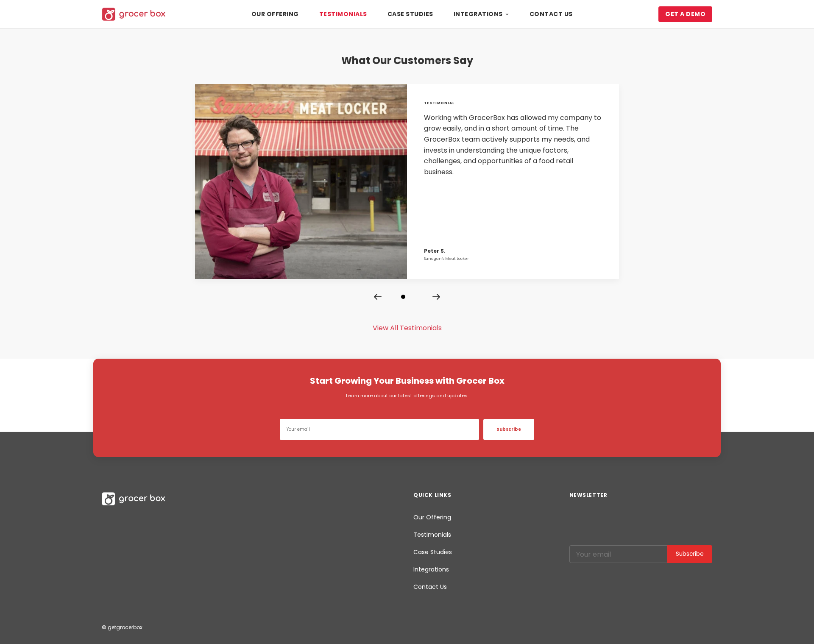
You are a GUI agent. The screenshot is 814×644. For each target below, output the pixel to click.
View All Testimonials (407, 328)
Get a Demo (685, 14)
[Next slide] (436, 296)
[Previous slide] (377, 296)
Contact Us (551, 14)
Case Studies (410, 14)
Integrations (478, 14)
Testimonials (343, 14)
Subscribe (508, 429)
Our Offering (275, 14)
